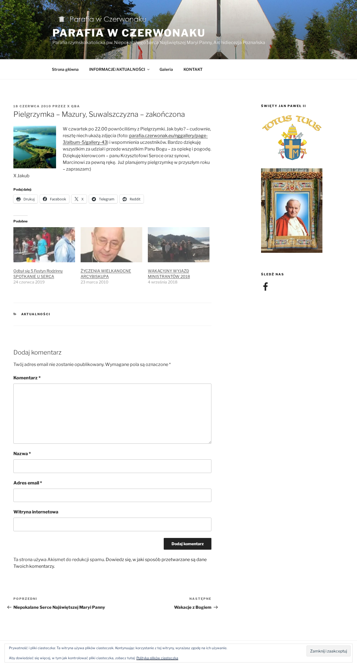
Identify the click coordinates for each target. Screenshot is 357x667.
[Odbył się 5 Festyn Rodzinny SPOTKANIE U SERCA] (44, 244)
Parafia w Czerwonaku (129, 33)
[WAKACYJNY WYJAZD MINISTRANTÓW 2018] (178, 244)
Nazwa (22, 453)
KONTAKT (193, 69)
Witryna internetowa (35, 512)
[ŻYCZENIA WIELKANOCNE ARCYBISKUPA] (111, 244)
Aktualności (36, 314)
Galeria (166, 69)
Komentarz (27, 377)
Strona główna (65, 69)
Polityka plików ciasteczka (157, 658)
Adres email (27, 483)
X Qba (73, 106)
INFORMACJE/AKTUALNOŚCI (117, 69)
